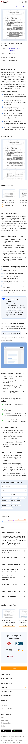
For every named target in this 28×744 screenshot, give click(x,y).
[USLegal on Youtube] (11, 708)
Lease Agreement (5, 497)
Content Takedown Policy (6, 742)
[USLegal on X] (2, 708)
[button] (25, 2)
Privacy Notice (21, 740)
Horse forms (5, 505)
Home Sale (4, 500)
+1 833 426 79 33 (6, 714)
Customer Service (6, 683)
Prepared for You (6, 691)
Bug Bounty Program (17, 742)
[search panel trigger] (19, 2)
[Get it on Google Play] (17, 730)
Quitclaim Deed (16, 503)
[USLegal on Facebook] (5, 708)
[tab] (11, 333)
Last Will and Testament (15, 500)
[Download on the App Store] (6, 730)
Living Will (15, 497)
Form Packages (6, 674)
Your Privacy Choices (5, 740)
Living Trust (22, 497)
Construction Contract (15, 505)
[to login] (22, 2)
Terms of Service (14, 740)
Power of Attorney (6, 503)
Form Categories (6, 679)
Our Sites (4, 700)
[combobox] (14, 486)
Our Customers (6, 696)
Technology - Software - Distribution (15, 49)
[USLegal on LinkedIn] (8, 708)
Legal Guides (5, 687)
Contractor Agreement (7, 508)
